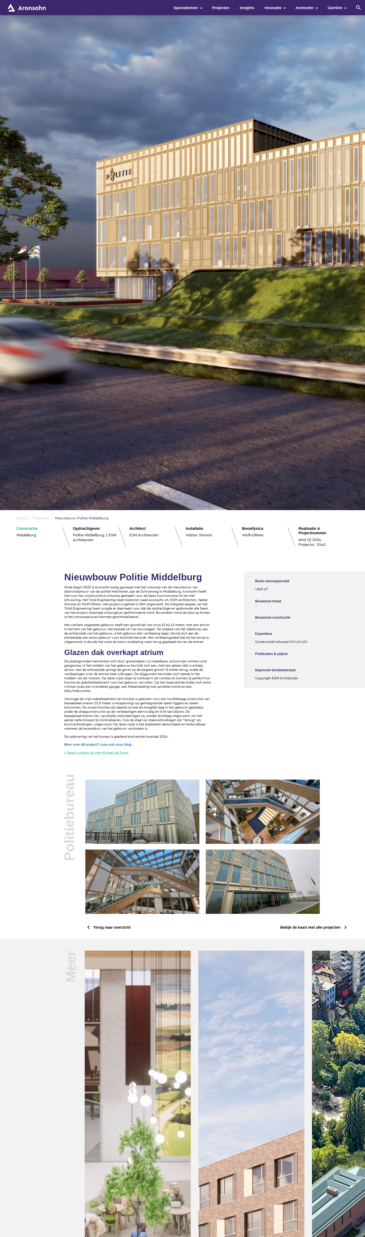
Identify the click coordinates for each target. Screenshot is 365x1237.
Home (21, 518)
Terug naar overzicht (112, 927)
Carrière (335, 8)
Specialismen (186, 8)
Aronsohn (304, 8)
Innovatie (273, 8)
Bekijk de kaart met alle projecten (310, 927)
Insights (247, 8)
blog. (128, 744)
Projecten (220, 8)
